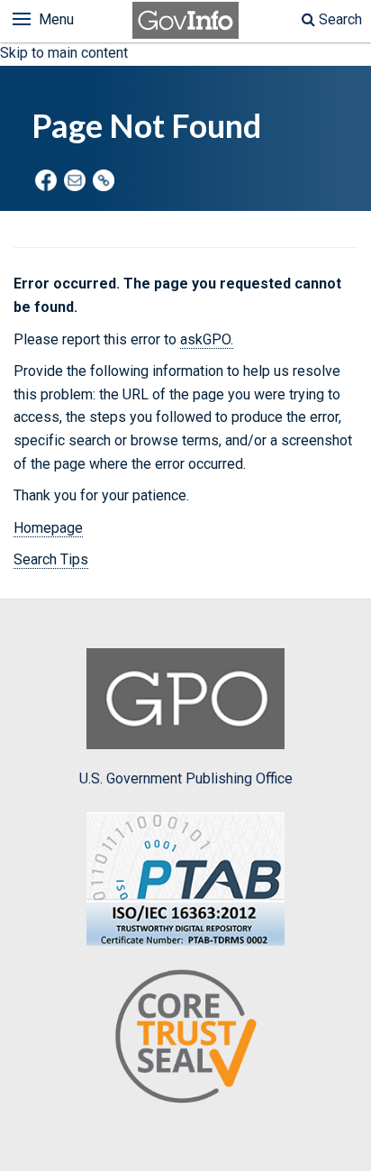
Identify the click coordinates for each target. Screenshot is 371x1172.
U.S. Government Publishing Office (186, 778)
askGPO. (206, 339)
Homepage (48, 527)
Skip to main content (64, 52)
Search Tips (51, 559)
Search (338, 19)
